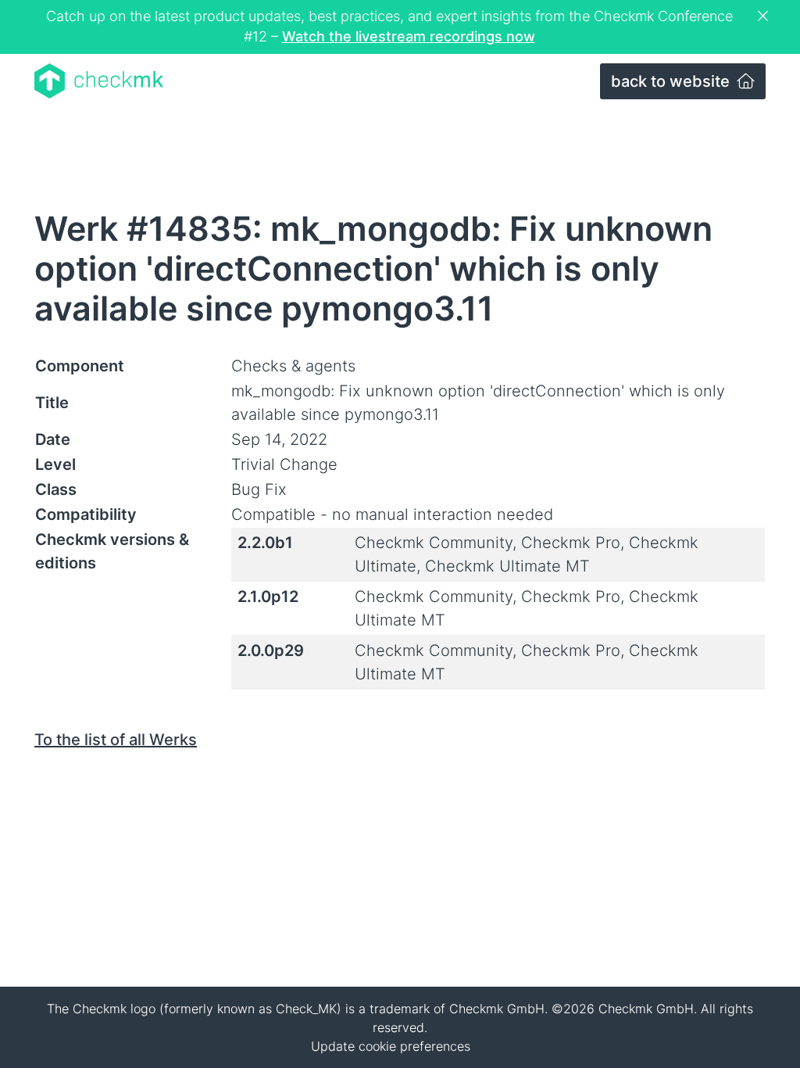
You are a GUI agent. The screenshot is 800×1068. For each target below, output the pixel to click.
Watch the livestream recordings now (408, 36)
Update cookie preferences (390, 1046)
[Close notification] (765, 16)
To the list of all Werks (115, 739)
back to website (672, 81)
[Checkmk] (98, 81)
